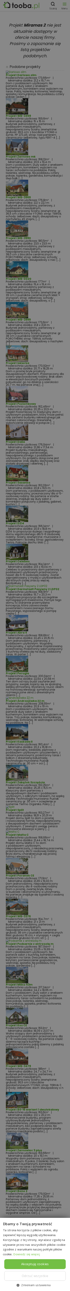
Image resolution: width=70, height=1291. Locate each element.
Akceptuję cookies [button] (35, 1264)
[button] (35, 1285)
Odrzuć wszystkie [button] (35, 1276)
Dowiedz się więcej (26, 1254)
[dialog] (35, 645)
